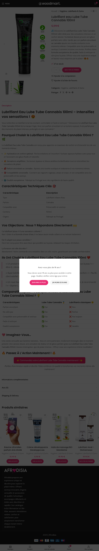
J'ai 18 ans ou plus (39, 282)
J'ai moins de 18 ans (59, 282)
